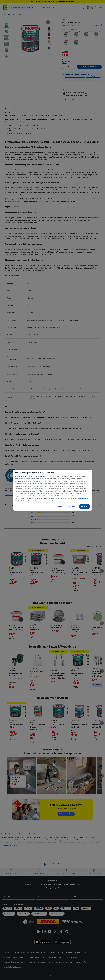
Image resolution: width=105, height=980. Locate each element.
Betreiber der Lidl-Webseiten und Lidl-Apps (32, 476)
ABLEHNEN (60, 506)
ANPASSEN (71, 506)
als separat (33, 484)
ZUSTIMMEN (84, 506)
